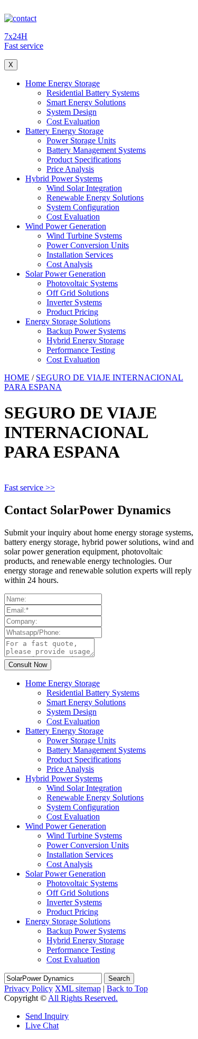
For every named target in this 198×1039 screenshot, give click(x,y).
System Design (71, 111)
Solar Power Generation (65, 273)
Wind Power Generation (65, 226)
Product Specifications (83, 159)
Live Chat (42, 1025)
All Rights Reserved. (83, 998)
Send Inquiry (47, 1015)
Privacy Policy (28, 988)
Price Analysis (70, 169)
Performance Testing (80, 349)
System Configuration (82, 207)
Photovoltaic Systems (82, 283)
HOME (17, 377)
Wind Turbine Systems (84, 235)
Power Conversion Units (87, 245)
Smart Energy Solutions (86, 102)
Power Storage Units (81, 140)
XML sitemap (78, 988)
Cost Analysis (69, 264)
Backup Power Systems (86, 330)
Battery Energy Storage (64, 130)
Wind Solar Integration (84, 188)
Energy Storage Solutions (67, 321)
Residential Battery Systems (92, 92)
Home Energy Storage (62, 83)
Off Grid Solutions (77, 292)
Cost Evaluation (73, 121)
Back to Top (127, 988)
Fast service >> (29, 487)
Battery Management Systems (96, 149)
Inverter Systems (74, 302)
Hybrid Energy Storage (85, 340)
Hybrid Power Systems (63, 178)
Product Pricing (72, 311)
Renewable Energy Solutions (95, 197)
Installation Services (79, 254)
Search (119, 978)
